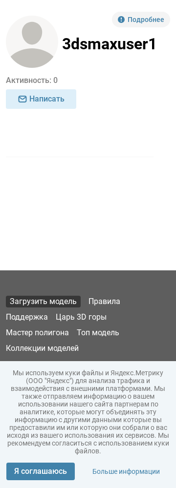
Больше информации (126, 471)
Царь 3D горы (81, 317)
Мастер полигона (37, 332)
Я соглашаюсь (40, 471)
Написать (47, 98)
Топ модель (98, 332)
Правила (104, 301)
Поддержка (27, 317)
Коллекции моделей (42, 348)
